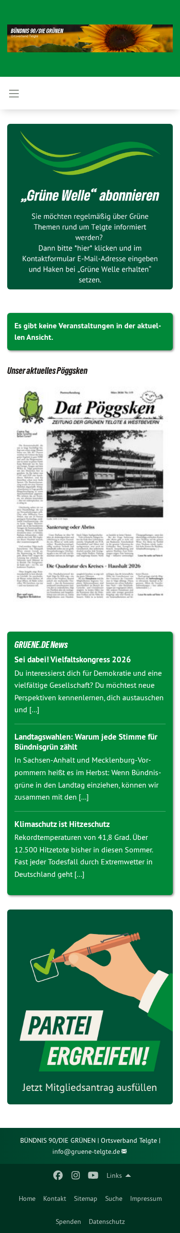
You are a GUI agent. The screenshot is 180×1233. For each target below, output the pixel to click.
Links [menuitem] (114, 1175)
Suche (113, 1198)
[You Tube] (93, 1175)
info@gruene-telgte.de (86, 1151)
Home (27, 1198)
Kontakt (54, 1198)
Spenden (68, 1221)
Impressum (146, 1198)
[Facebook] (58, 1175)
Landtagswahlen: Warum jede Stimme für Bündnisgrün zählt (85, 741)
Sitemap (85, 1198)
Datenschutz (107, 1221)
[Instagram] (76, 1175)
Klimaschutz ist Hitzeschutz (62, 824)
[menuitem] (27, 1198)
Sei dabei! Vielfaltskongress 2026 (72, 659)
